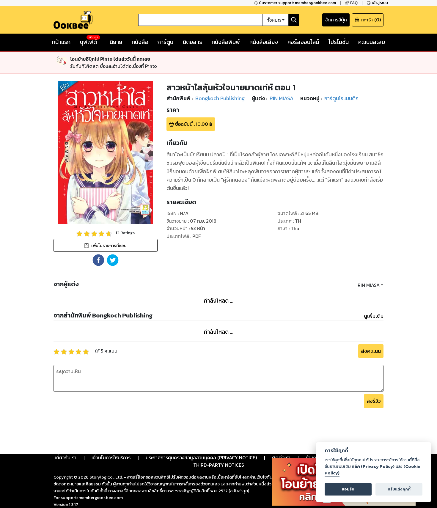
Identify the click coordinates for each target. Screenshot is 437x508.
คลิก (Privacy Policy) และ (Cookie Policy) (372, 469)
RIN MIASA (369, 285)
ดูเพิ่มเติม (373, 316)
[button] (98, 260)
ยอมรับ (348, 489)
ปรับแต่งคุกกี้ (399, 489)
